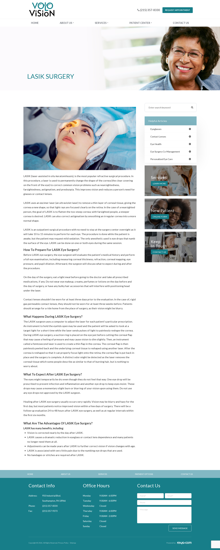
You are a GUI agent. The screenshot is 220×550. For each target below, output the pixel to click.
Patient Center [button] (139, 22)
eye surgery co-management (165, 151)
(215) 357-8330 (50, 506)
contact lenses (158, 136)
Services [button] (101, 22)
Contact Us (181, 22)
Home (35, 22)
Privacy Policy (63, 543)
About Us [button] (66, 22)
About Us (65, 474)
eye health (155, 144)
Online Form (160, 216)
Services (102, 474)
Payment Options (144, 474)
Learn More (159, 183)
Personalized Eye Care (161, 159)
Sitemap (73, 543)
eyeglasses (155, 129)
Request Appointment (177, 10)
